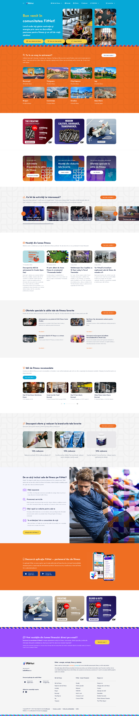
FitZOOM (78, 691)
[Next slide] (115, 213)
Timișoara (57, 701)
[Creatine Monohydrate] (69, 608)
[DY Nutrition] (69, 131)
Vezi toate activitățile (108, 197)
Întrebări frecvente (101, 696)
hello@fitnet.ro (27, 670)
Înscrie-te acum (102, 642)
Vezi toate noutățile (108, 245)
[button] (64, 403)
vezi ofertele (96, 172)
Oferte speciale (80, 686)
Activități (57, 688)
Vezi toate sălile (29, 377)
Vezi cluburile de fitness (35, 41)
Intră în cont (79, 693)
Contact (99, 688)
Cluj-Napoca (58, 696)
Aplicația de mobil (101, 691)
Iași (55, 698)
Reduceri (84, 3)
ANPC (77, 709)
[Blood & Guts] (101, 608)
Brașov (56, 691)
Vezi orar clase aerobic (56, 41)
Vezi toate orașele (108, 55)
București (57, 693)
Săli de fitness (58, 683)
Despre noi (100, 683)
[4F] (101, 131)
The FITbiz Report (101, 701)
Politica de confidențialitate (68, 709)
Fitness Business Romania (103, 698)
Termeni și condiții (57, 709)
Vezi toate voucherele (107, 426)
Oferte (76, 3)
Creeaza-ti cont (79, 696)
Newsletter (100, 693)
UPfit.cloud (47, 709)
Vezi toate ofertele (108, 313)
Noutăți (68, 3)
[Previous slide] (23, 213)
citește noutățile (65, 172)
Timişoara (45, 710)
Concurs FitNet (79, 698)
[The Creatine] (37, 131)
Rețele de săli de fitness (61, 686)
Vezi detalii (41, 331)
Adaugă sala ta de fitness (31, 532)
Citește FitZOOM (77, 41)
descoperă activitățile (33, 175)
